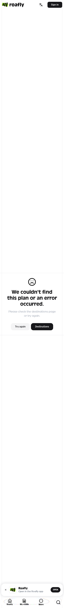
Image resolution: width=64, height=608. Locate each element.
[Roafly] (13, 5)
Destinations (42, 327)
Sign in (55, 5)
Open (55, 590)
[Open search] (58, 602)
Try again (20, 327)
